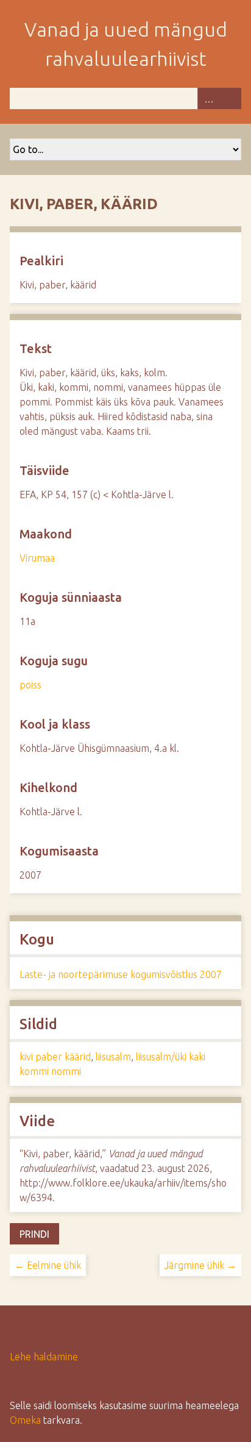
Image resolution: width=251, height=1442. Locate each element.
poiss (30, 684)
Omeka (25, 1420)
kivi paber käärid (55, 1056)
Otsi (230, 98)
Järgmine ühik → (200, 1265)
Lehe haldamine (44, 1356)
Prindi (34, 1234)
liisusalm (113, 1056)
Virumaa (37, 557)
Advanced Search (208, 98)
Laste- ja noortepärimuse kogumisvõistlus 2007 (120, 974)
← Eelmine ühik (48, 1265)
